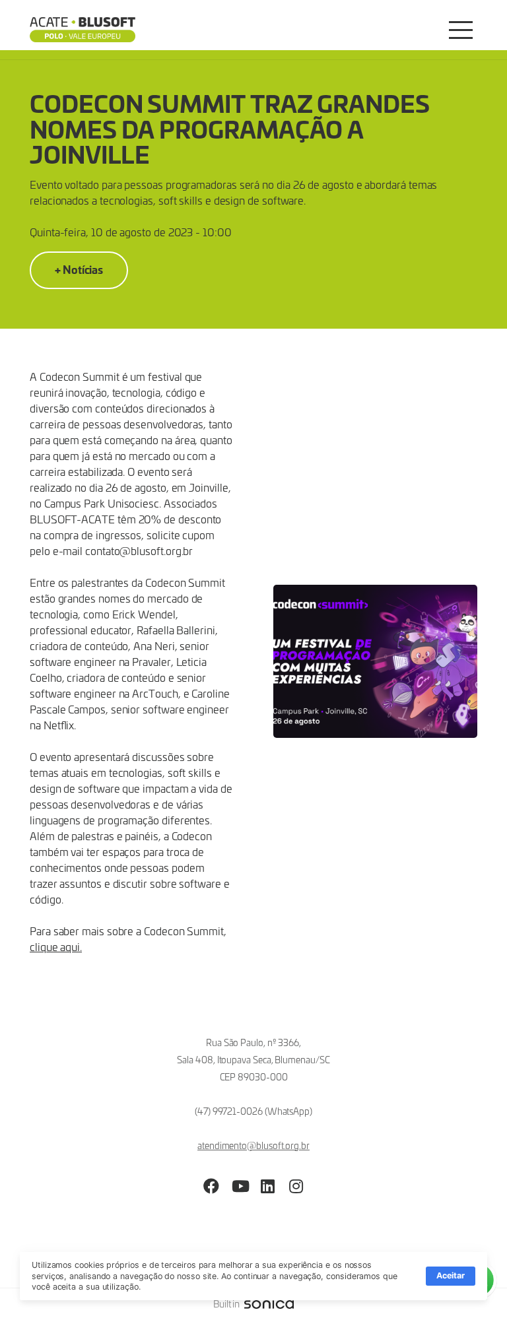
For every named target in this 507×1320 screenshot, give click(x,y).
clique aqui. (56, 946)
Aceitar (450, 1275)
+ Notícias (79, 269)
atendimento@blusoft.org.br (253, 1145)
